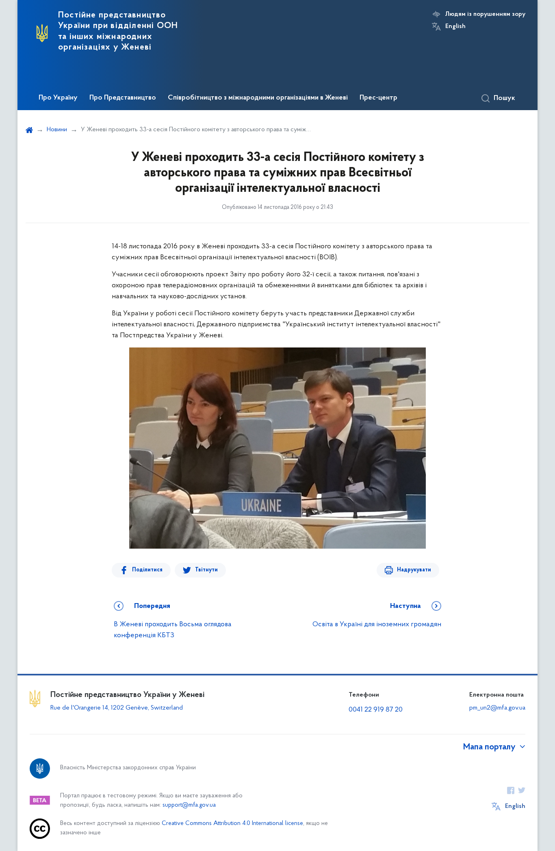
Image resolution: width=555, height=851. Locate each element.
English (455, 26)
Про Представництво (122, 98)
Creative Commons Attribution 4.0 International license (232, 824)
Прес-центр (378, 98)
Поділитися (147, 570)
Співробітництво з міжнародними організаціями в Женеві (258, 98)
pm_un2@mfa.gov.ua (497, 708)
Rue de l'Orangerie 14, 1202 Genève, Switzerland (116, 708)
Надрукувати (414, 570)
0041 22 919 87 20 (376, 710)
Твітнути (206, 570)
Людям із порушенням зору (485, 14)
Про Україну (58, 98)
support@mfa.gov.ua (189, 805)
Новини (57, 129)
